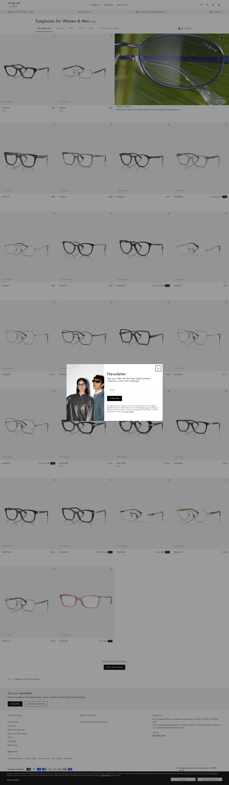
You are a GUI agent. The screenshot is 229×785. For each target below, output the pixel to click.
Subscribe (114, 398)
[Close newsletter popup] (158, 368)
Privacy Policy (129, 411)
